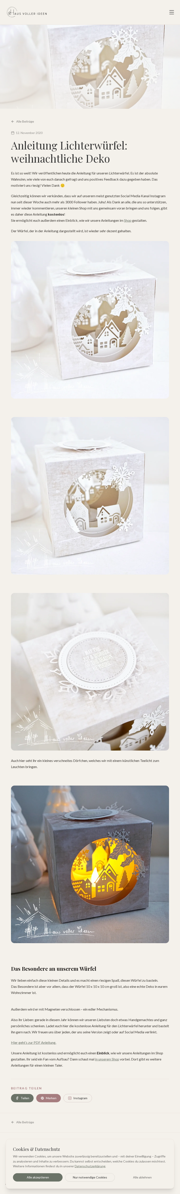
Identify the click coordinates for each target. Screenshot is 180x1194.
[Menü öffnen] (171, 12)
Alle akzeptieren (38, 1177)
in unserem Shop (107, 1059)
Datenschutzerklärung (90, 1166)
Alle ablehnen (142, 1177)
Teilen (25, 1098)
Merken (51, 1098)
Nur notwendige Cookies (90, 1177)
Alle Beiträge (25, 121)
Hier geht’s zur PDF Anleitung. (33, 1042)
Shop (127, 220)
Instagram (80, 1098)
